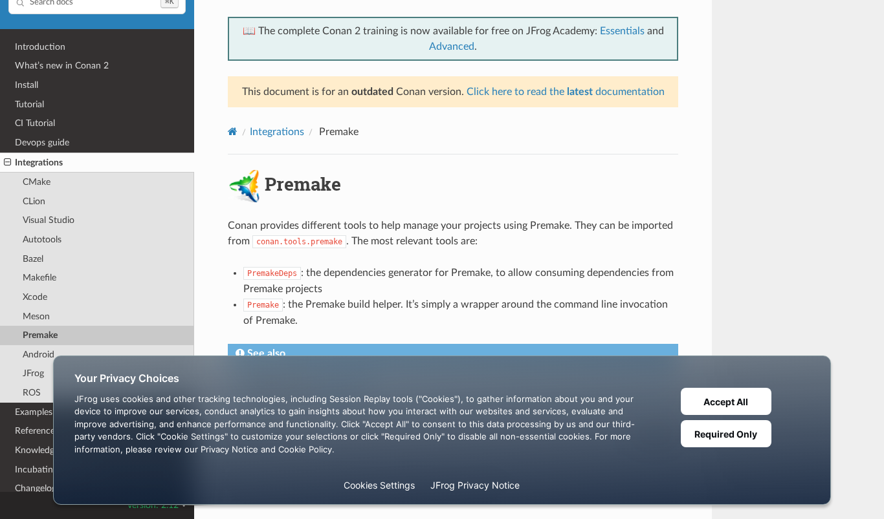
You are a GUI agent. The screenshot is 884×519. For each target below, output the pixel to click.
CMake (36, 182)
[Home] (233, 131)
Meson (36, 316)
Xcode (35, 297)
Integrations (39, 162)
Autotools (42, 239)
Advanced (451, 46)
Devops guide (42, 142)
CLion (34, 201)
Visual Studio (48, 220)
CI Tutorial (35, 123)
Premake (40, 335)
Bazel (33, 259)
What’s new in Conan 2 (62, 65)
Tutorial (29, 104)
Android (38, 354)
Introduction (40, 47)
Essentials (622, 31)
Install (26, 85)
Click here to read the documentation (566, 92)
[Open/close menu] (7, 163)
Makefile (39, 277)
